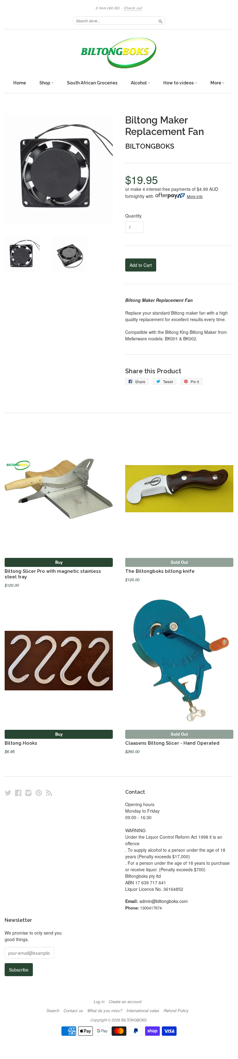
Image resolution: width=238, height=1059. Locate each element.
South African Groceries (92, 82)
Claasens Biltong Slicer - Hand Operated (172, 743)
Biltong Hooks (21, 743)
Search (52, 1010)
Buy (59, 562)
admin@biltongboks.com (163, 901)
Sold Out (179, 562)
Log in (99, 1001)
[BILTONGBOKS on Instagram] (28, 792)
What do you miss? (104, 1010)
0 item (108, 8)
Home (19, 82)
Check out (133, 8)
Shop (45, 82)
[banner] (119, 53)
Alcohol (139, 82)
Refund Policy (176, 1010)
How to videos (179, 82)
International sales (142, 1010)
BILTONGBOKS (149, 146)
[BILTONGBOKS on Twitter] (8, 792)
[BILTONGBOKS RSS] (49, 792)
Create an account (125, 1001)
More (216, 82)
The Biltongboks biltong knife (160, 571)
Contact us (73, 1010)
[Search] (160, 20)
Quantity (133, 216)
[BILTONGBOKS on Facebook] (18, 792)
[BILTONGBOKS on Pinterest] (38, 792)
